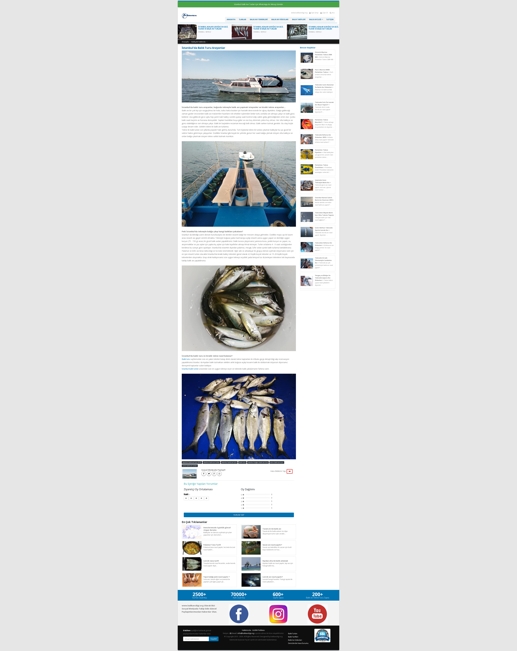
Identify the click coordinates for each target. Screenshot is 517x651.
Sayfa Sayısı (278, 598)
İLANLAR (242, 19)
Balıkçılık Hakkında (198, 42)
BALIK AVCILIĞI (315, 19)
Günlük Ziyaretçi (199, 598)
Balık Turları (292, 633)
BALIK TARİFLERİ (298, 19)
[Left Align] (186, 498)
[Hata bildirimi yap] (290, 471)
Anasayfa (185, 42)
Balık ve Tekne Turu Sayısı (317, 598)
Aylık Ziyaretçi (239, 598)
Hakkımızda (246, 630)
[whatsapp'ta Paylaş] (219, 474)
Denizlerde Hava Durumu (298, 643)
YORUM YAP (238, 515)
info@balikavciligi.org (245, 633)
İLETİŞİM (329, 19)
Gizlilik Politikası (258, 630)
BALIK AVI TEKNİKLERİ (259, 19)
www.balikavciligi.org (299, 13)
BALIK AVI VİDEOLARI (279, 19)
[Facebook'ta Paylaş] (204, 474)
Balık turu (186, 359)
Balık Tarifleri (293, 637)
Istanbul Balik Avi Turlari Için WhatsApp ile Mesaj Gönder (258, 4)
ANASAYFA (231, 19)
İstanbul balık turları (190, 369)
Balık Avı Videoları (295, 640)
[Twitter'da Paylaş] (209, 474)
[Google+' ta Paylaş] (214, 474)
